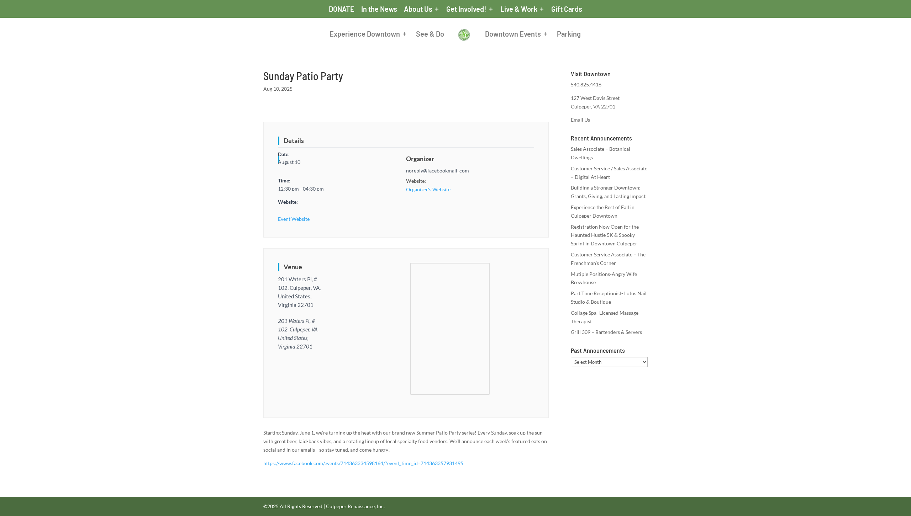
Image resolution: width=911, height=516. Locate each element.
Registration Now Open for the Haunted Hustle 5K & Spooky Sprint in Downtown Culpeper (605, 235)
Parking (569, 34)
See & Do (430, 34)
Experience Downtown (365, 34)
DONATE (341, 9)
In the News (379, 9)
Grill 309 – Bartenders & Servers (606, 332)
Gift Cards (566, 9)
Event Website (294, 219)
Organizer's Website (428, 189)
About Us (418, 9)
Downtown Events (513, 34)
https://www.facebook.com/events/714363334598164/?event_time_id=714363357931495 (363, 463)
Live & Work (518, 9)
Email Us (580, 120)
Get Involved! (466, 9)
